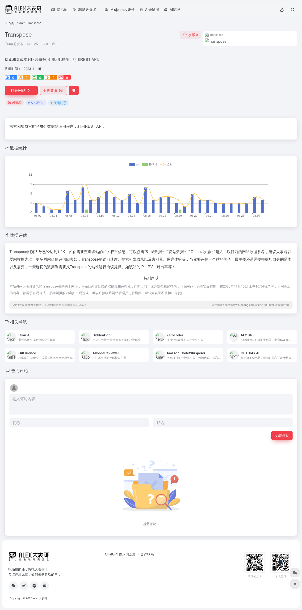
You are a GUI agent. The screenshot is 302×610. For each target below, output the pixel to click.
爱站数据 (176, 251)
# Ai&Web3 (36, 102)
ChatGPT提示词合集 (120, 554)
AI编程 (21, 23)
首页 (11, 23)
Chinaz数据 (200, 251)
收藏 (193, 34)
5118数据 (154, 251)
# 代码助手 (58, 102)
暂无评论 (19, 370)
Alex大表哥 (40, 598)
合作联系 (147, 554)
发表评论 (281, 435)
